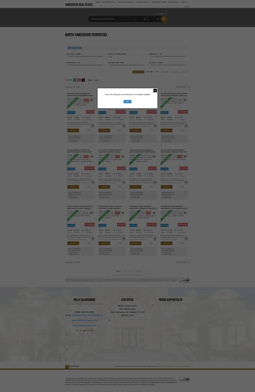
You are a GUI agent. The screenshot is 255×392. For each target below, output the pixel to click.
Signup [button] (90, 80)
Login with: (68, 80)
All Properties (108, 2)
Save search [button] (138, 72)
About (184, 2)
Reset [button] (173, 72)
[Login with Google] (79, 81)
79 (139, 271)
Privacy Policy (162, 366)
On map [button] (163, 72)
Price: (74, 54)
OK (127, 101)
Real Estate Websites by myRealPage (179, 366)
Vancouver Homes (125, 2)
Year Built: (116, 63)
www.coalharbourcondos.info (84, 320)
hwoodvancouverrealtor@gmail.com (87, 315)
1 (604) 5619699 (72, 139)
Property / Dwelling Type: (117, 54)
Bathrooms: (74, 63)
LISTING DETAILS (73, 130)
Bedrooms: (155, 54)
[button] (77, 331)
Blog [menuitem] (187, 6)
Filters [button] (183, 72)
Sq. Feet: (156, 63)
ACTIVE (158, 13)
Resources (173, 2)
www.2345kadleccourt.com (84, 325)
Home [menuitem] (98, 2)
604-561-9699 (88, 312)
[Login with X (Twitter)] (83, 81)
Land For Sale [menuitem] (141, 2)
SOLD (165, 13)
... (134, 271)
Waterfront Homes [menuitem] (159, 2)
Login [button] (96, 80)
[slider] (68, 56)
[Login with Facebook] (74, 81)
